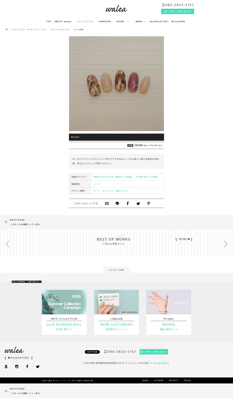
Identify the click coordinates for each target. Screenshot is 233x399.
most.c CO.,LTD (63, 380)
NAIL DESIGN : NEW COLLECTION (29, 30)
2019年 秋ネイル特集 (146, 176)
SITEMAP (159, 380)
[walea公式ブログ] (6, 367)
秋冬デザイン (122, 190)
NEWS (145, 380)
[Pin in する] (148, 204)
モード (97, 190)
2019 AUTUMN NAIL (60, 30)
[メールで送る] (107, 204)
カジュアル (107, 190)
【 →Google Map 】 (159, 363)
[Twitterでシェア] (138, 204)
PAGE (116, 270)
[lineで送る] (117, 204)
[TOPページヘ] (6, 29)
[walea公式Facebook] (27, 367)
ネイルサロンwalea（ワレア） (116, 8)
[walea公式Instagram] (17, 367)
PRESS (187, 380)
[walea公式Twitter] (37, 367)
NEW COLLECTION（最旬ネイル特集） (113, 176)
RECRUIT (174, 380)
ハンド (97, 184)
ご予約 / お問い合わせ (155, 351)
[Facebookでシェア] (127, 204)
